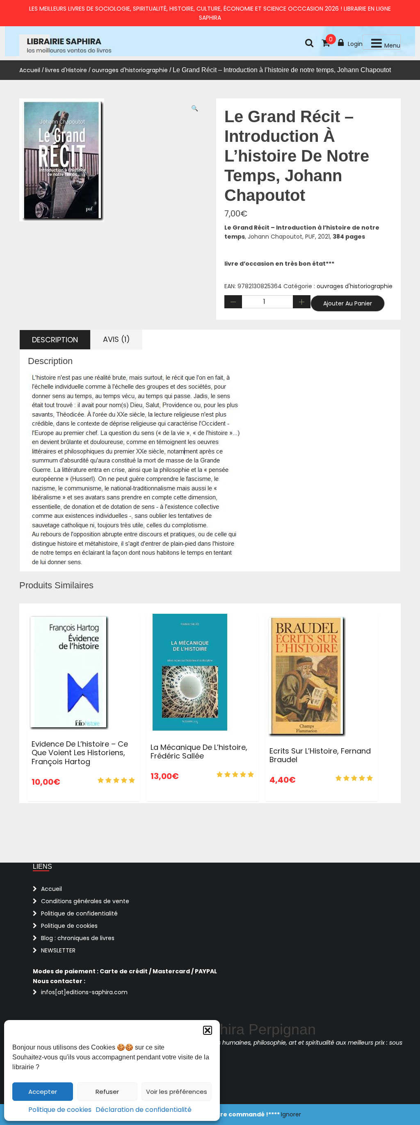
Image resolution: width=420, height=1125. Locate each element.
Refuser (107, 1091)
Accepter (42, 1091)
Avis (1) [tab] (116, 339)
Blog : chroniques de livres (77, 938)
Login (355, 44)
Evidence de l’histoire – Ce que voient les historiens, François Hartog (80, 753)
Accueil (29, 70)
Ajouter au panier (347, 303)
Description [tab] (55, 340)
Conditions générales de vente (85, 901)
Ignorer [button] (291, 1114)
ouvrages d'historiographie (130, 70)
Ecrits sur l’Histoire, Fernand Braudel (320, 755)
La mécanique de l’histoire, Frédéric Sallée (199, 751)
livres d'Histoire (66, 70)
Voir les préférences (176, 1091)
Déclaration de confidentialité (144, 1109)
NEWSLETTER (58, 950)
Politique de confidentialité (79, 913)
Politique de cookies (59, 1109)
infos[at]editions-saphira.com (84, 992)
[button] (207, 1030)
